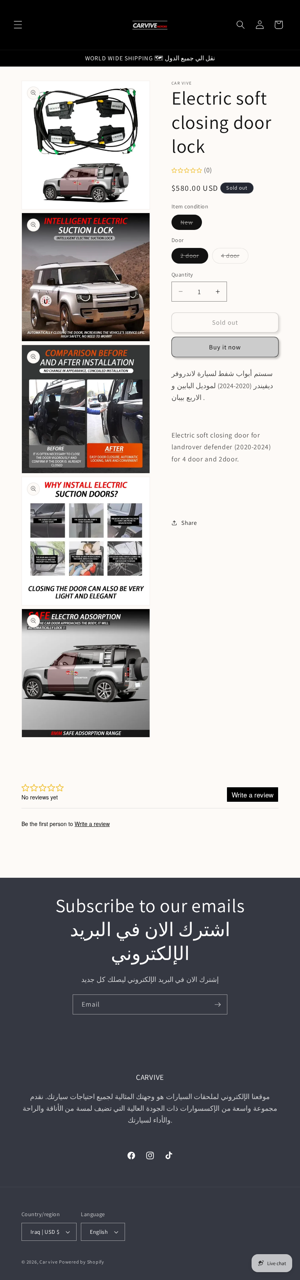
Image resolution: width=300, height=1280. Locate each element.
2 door (194, 257)
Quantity (182, 274)
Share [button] (189, 522)
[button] (18, 24)
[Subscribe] (217, 1004)
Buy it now (225, 347)
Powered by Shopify (81, 1262)
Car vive (48, 1262)
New (191, 224)
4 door (235, 257)
